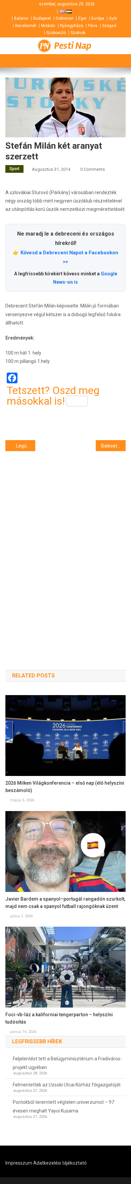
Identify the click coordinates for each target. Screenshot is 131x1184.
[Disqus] (65, 548)
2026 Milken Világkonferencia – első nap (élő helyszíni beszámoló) (64, 786)
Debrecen (65, 18)
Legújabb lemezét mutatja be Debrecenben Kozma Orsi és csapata (26, 445)
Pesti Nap (72, 45)
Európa (97, 18)
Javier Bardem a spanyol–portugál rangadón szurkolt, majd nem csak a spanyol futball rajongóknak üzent (65, 902)
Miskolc (48, 25)
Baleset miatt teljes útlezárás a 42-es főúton (113, 445)
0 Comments (92, 169)
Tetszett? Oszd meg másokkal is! (53, 395)
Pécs (92, 25)
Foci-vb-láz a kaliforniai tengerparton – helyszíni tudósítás (59, 1018)
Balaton (21, 18)
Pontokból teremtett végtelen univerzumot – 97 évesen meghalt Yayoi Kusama (63, 1106)
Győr (113, 18)
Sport (14, 168)
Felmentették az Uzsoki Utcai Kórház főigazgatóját (67, 1084)
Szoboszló (56, 32)
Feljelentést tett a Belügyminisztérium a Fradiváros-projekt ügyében (67, 1063)
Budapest (42, 18)
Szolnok (78, 32)
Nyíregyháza (71, 25)
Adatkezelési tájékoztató (60, 1163)
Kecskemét (25, 25)
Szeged (109, 25)
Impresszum (18, 1163)
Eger (82, 18)
